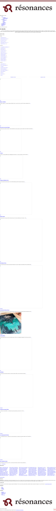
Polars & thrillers (3, 71)
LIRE (2, 16)
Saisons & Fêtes (3, 49)
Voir (3, 21)
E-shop (2, 25)
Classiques (2, 66)
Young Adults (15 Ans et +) (4, 42)
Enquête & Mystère (3, 54)
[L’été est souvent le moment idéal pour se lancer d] (23, 471)
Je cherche (4, 17)
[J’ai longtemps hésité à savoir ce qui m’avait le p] (32, 471)
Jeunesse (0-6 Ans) (3, 37)
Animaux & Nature (3, 60)
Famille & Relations (3, 55)
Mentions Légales (4, 492)
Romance (2, 72)
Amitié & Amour (3, 48)
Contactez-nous (3, 493)
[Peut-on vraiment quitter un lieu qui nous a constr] (4, 471)
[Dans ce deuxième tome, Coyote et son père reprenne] (51, 471)
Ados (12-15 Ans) (3, 41)
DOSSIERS (3, 23)
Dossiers (3, 488)
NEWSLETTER (4, 24)
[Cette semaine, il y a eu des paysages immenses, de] (42, 471)
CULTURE (3, 19)
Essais (1, 75)
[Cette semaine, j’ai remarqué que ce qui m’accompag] (13, 471)
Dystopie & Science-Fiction (4, 67)
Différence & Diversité (3, 53)
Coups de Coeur (5, 18)
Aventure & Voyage (3, 50)
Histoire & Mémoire (3, 58)
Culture (2, 487)
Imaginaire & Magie (3, 59)
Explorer (4, 22)
